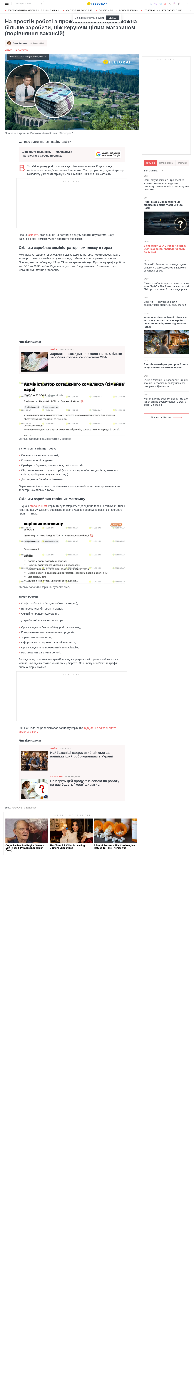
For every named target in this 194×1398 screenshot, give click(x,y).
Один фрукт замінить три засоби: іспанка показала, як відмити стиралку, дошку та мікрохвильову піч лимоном (166, 185)
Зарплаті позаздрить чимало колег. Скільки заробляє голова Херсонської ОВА (86, 355)
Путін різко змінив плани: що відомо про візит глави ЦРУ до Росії (163, 205)
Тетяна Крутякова (20, 43)
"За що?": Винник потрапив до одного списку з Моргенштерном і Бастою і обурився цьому (166, 267)
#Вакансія (30, 807)
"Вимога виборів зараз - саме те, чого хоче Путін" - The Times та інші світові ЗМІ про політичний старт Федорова (166, 286)
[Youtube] (165, 3)
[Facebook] (151, 3)
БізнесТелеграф (128, 10)
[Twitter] (170, 4)
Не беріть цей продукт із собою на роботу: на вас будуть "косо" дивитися (85, 782)
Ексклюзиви (106, 10)
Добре (112, 18)
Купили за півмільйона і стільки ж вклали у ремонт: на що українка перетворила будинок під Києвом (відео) (165, 322)
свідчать (33, 234)
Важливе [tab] (182, 163)
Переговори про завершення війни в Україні (33, 10)
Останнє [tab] (150, 163)
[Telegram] (160, 3)
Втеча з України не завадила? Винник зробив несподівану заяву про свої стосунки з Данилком (166, 383)
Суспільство (56, 777)
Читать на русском (16, 50)
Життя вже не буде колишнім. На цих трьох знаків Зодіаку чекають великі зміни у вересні (166, 401)
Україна (53, 349)
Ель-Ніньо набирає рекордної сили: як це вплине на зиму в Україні (166, 366)
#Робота (17, 807)
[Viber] (155, 4)
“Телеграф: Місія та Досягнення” (163, 10)
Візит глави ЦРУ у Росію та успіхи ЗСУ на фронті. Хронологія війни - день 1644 (165, 248)
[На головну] (97, 3)
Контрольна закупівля (79, 10)
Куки (100, 18)
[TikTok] (178, 3)
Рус (187, 3)
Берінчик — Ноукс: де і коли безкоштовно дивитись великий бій (165, 303)
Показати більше (161, 417)
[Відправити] (41, 3)
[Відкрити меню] (7, 3)
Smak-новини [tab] (166, 163)
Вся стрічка (150, 170)
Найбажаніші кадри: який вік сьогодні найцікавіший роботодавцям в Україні (81, 754)
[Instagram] (174, 3)
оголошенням (38, 506)
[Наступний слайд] (191, 10)
